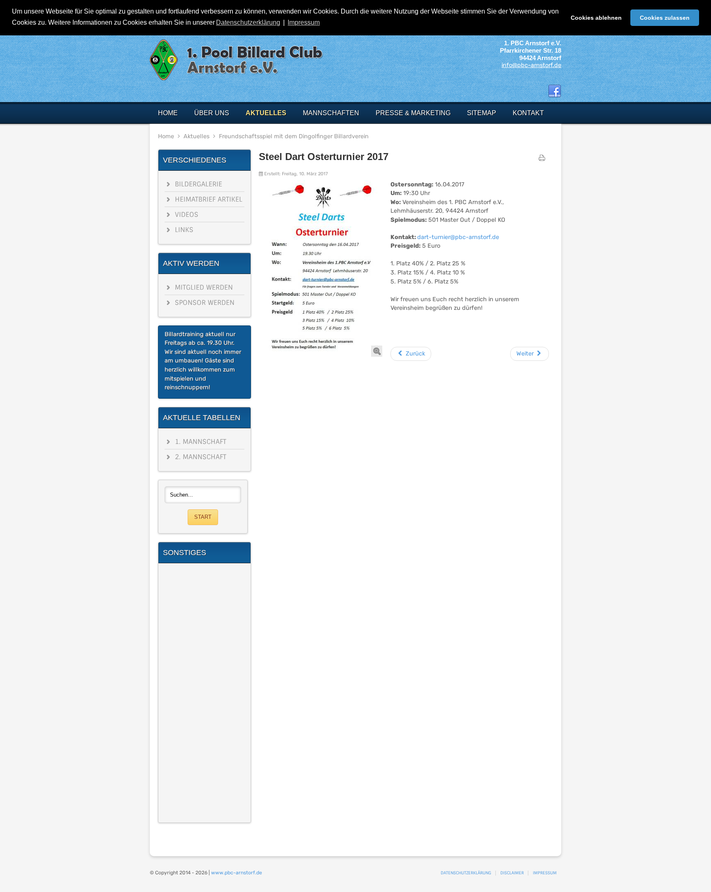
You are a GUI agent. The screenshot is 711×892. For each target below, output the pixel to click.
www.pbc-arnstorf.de (236, 873)
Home (166, 136)
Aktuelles (196, 136)
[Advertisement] (204, 692)
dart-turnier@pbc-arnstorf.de (458, 237)
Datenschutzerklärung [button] (248, 22)
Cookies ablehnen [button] (596, 17)
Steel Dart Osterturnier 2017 (323, 156)
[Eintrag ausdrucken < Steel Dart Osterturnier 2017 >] (542, 160)
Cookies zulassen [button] (665, 17)
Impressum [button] (304, 22)
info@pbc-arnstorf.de (531, 65)
